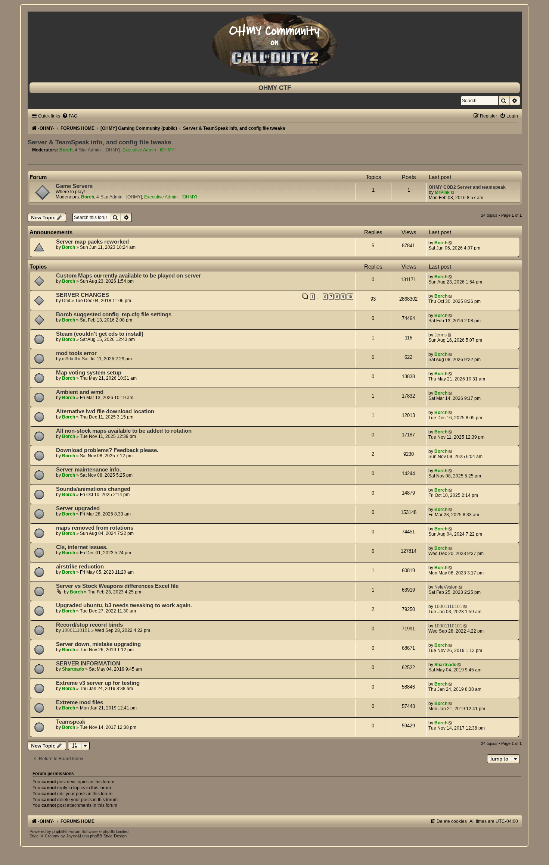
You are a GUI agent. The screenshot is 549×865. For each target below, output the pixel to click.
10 (350, 296)
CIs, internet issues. (82, 547)
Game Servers (74, 186)
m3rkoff (69, 358)
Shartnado (73, 669)
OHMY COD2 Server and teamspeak (467, 187)
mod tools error (76, 353)
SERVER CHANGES (82, 295)
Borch (65, 150)
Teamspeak (70, 722)
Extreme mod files (79, 702)
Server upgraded (78, 508)
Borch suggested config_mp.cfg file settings (113, 314)
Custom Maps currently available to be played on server (128, 276)
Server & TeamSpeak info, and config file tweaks (99, 142)
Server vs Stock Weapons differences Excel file (117, 586)
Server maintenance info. (88, 470)
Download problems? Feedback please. (107, 450)
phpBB (58, 831)
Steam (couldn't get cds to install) (99, 334)
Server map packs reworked (92, 242)
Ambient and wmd (79, 392)
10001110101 (448, 606)
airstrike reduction (80, 567)
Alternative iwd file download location (105, 411)
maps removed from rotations (94, 528)
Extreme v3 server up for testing (98, 683)
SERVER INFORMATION (88, 664)
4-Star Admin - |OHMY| (97, 150)
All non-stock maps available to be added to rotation (124, 431)
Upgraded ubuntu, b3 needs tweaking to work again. (124, 605)
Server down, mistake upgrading (98, 644)
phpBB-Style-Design (108, 836)
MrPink (442, 192)
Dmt (66, 300)
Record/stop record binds (89, 625)
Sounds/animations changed (93, 489)
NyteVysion (446, 587)
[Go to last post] (451, 242)
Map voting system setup (88, 373)
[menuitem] (69, 116)
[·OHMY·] (275, 45)
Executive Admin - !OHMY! (149, 150)
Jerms (440, 335)
